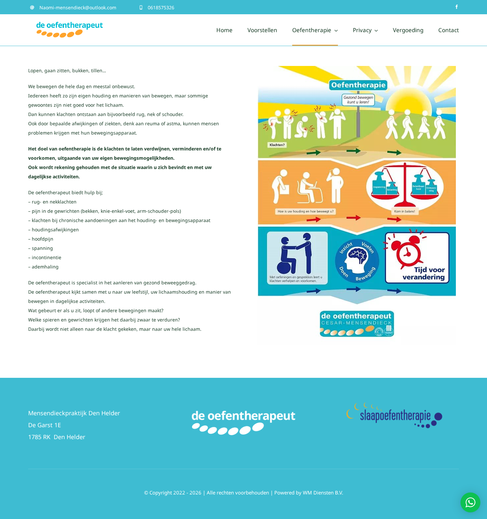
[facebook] (457, 7)
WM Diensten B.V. (323, 492)
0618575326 (161, 7)
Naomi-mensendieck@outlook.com (77, 7)
